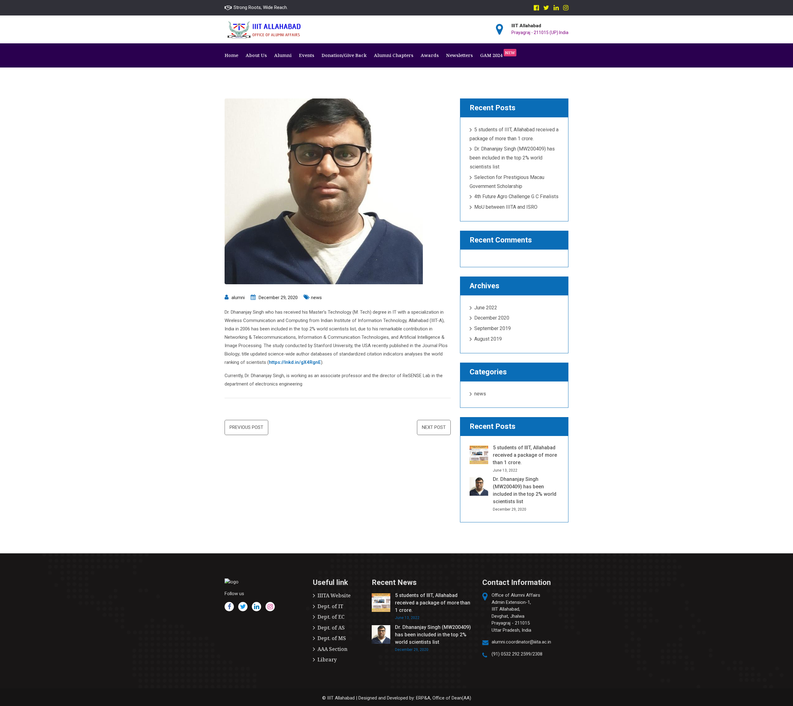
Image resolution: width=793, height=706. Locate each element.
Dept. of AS (331, 627)
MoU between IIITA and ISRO (505, 207)
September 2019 (492, 328)
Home (231, 55)
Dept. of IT (330, 606)
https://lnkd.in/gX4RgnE (295, 362)
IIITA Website (334, 595)
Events (306, 55)
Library (327, 659)
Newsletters (459, 55)
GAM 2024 (497, 54)
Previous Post (246, 427)
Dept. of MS (332, 638)
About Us (256, 55)
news (316, 297)
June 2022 (485, 308)
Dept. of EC (331, 616)
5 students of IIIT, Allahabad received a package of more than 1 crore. (525, 455)
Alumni (282, 55)
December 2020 (491, 318)
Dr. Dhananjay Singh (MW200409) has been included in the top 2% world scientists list (512, 158)
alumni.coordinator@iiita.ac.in (521, 642)
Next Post (434, 427)
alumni (238, 297)
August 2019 (488, 339)
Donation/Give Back (344, 55)
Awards (430, 55)
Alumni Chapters (393, 55)
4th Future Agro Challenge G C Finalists (516, 196)
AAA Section (333, 649)
